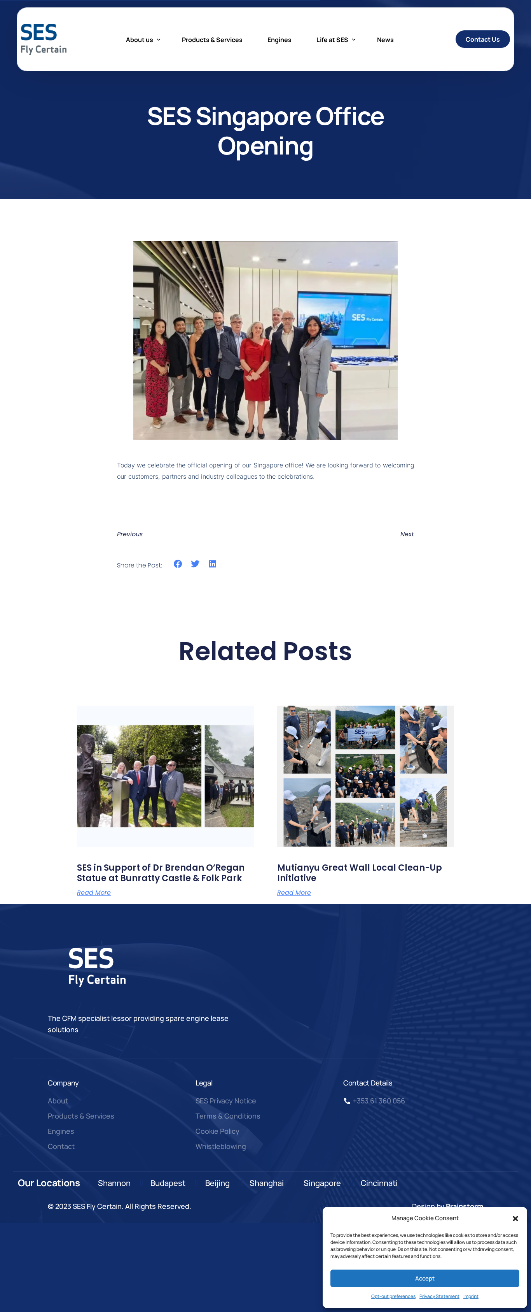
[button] (515, 1218)
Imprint (471, 1296)
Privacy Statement (439, 1296)
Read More (94, 893)
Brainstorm (464, 1206)
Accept (425, 1278)
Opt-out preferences (393, 1296)
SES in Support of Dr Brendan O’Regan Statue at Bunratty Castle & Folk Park (161, 873)
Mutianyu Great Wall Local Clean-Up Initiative (359, 873)
